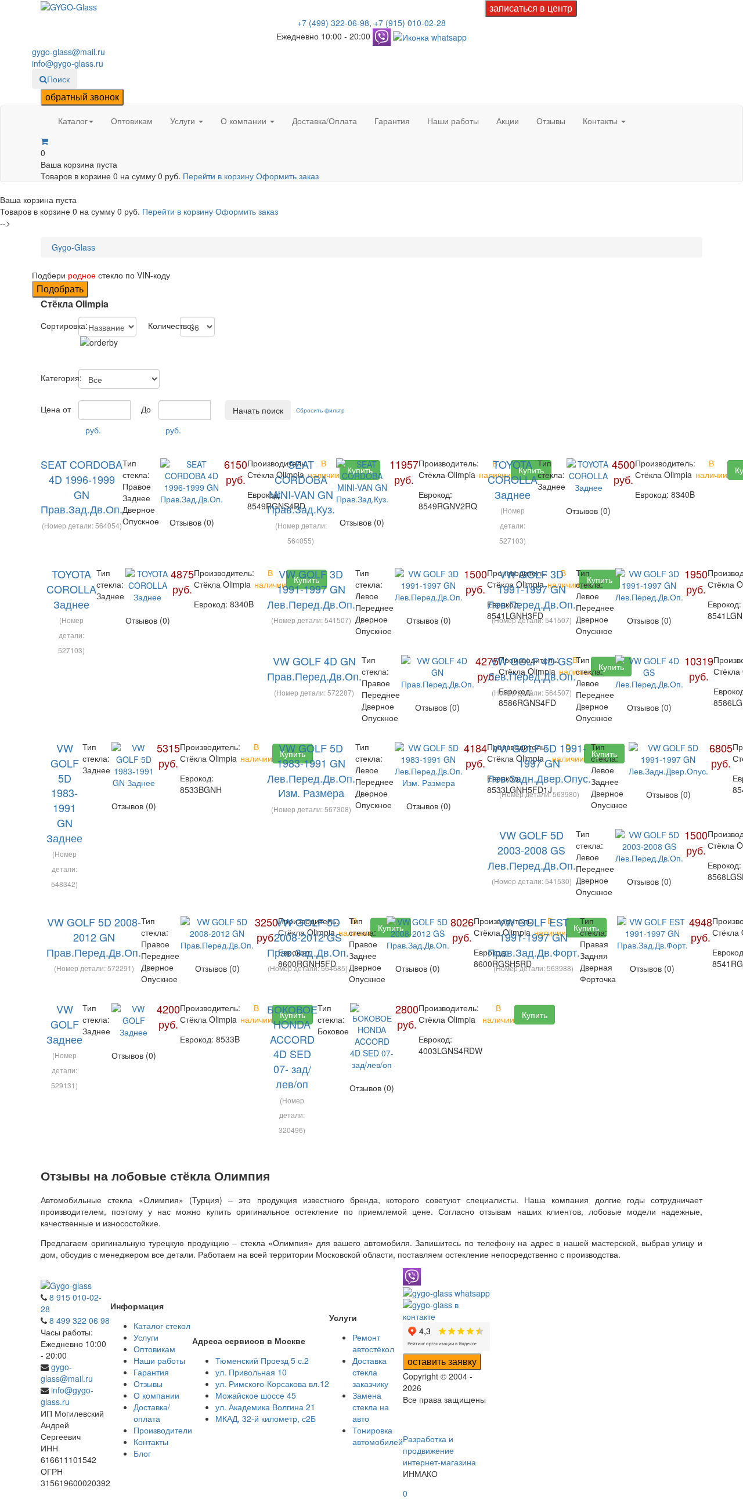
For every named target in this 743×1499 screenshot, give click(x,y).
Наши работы (453, 120)
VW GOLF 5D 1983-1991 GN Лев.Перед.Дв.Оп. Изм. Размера (311, 770)
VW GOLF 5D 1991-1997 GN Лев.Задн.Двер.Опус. (539, 762)
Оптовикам (132, 120)
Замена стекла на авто (370, 1406)
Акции (507, 120)
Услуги (183, 120)
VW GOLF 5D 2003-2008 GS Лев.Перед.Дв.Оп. (532, 849)
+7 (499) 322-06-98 (333, 22)
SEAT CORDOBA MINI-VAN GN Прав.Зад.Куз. (301, 486)
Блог (142, 1453)
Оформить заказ (287, 176)
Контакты (601, 120)
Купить (534, 1014)
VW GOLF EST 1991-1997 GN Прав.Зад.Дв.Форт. (534, 936)
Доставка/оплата (152, 1412)
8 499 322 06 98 (79, 1320)
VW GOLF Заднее (64, 1023)
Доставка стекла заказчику (370, 1372)
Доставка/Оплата (324, 120)
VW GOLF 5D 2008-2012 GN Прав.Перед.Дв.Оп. (93, 936)
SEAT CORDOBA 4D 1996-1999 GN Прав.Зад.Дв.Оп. (81, 486)
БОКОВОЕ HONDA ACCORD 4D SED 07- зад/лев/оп (292, 1046)
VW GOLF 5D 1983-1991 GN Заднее (64, 792)
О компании (245, 120)
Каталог (73, 120)
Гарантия (392, 120)
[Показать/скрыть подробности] (44, 141)
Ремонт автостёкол (373, 1343)
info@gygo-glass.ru (67, 63)
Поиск (58, 79)
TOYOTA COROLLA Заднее (513, 479)
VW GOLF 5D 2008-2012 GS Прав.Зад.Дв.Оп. (308, 936)
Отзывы (550, 120)
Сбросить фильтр (320, 410)
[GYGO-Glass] (69, 6)
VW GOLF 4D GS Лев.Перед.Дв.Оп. (532, 668)
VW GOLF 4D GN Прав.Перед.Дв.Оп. (314, 668)
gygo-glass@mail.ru (68, 51)
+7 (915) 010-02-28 (410, 22)
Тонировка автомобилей (377, 1435)
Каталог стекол (162, 1325)
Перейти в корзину (219, 176)
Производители (163, 1430)
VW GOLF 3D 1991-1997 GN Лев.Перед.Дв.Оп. (311, 588)
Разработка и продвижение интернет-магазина (439, 1450)
